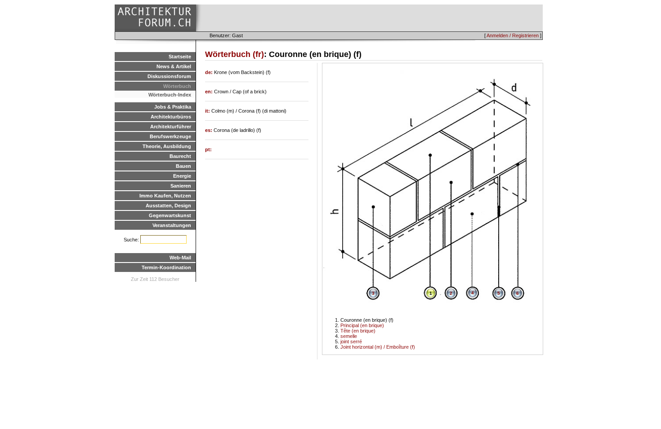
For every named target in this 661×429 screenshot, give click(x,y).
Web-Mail (180, 257)
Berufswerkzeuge (170, 136)
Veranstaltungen (171, 225)
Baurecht (180, 156)
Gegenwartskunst (170, 215)
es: (209, 130)
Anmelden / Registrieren (513, 35)
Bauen (183, 166)
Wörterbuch (177, 86)
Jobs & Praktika (172, 106)
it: (208, 111)
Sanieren (180, 185)
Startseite (180, 56)
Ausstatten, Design (168, 205)
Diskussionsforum (169, 76)
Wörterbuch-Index (169, 94)
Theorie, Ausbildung (167, 146)
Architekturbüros (171, 116)
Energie (182, 176)
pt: (208, 149)
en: (209, 91)
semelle (348, 336)
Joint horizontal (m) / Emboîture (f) (377, 347)
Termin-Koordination (166, 267)
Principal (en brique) (362, 325)
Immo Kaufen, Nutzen (165, 195)
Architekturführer (170, 126)
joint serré (351, 341)
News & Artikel (173, 66)
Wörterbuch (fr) (234, 54)
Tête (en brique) (357, 330)
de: (209, 72)
